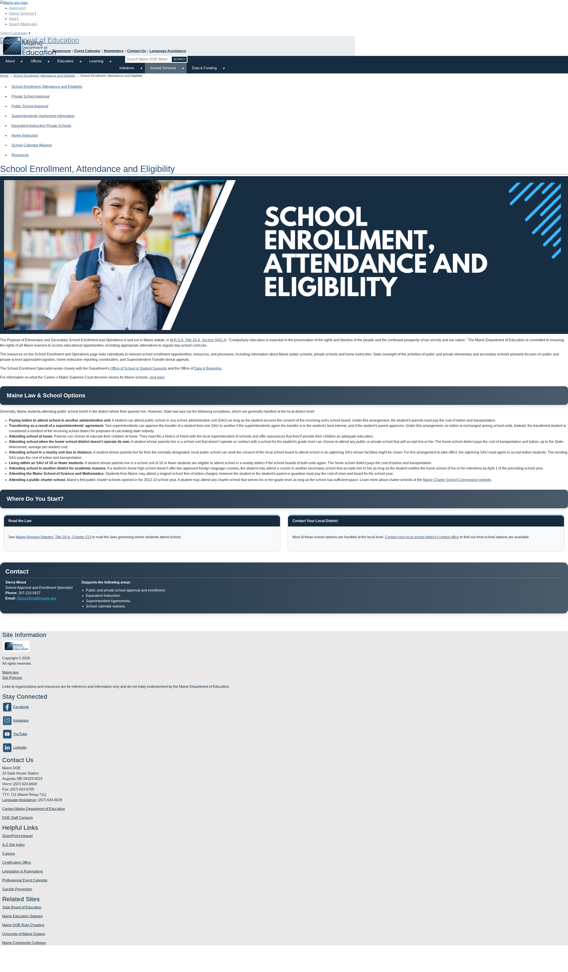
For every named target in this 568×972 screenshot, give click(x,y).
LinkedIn (20, 747)
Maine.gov (10, 672)
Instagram (21, 720)
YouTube (20, 734)
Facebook (21, 707)
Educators (62, 63)
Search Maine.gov (23, 24)
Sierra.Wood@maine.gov (36, 598)
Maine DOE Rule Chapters (23, 925)
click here (156, 377)
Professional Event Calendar (24, 880)
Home (4, 75)
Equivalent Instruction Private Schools (41, 126)
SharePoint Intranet (17, 836)
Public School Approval (30, 106)
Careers (8, 854)
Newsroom (62, 51)
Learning (93, 63)
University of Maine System (23, 934)
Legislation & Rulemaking (22, 871)
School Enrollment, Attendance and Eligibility (44, 75)
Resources (20, 155)
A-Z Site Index (13, 845)
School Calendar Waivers (32, 145)
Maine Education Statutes (22, 916)
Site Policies (12, 678)
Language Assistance (168, 51)
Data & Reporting (207, 368)
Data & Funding (202, 69)
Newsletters (114, 51)
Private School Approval (30, 96)
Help (12, 19)
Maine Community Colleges (24, 943)
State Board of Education (21, 907)
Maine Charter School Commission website (457, 480)
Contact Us (136, 51)
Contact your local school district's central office (422, 537)
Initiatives (124, 69)
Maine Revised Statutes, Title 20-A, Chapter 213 (53, 537)
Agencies (16, 8)
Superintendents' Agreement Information (43, 116)
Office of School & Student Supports (138, 368)
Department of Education (39, 40)
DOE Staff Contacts (17, 818)
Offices (33, 63)
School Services (160, 69)
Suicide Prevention (17, 889)
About (7, 63)
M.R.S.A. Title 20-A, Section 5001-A (198, 340)
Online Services (21, 13)
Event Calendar (87, 51)
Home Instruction (25, 135)
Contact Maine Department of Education (33, 809)
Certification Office (16, 862)
